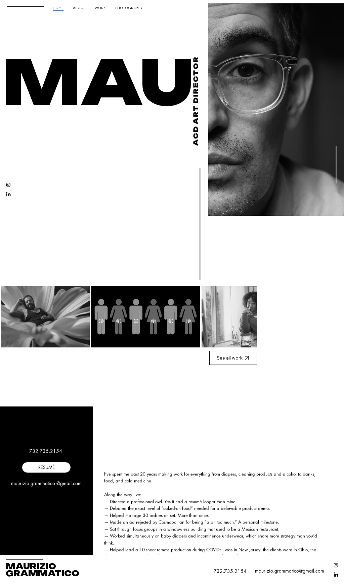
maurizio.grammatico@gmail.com (289, 571)
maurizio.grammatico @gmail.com (46, 483)
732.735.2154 (46, 451)
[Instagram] (8, 184)
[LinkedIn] (8, 194)
